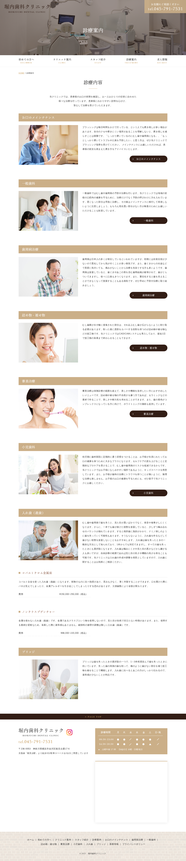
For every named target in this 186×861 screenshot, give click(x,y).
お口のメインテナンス (148, 159)
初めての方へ (26, 61)
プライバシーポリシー (133, 844)
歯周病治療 (148, 295)
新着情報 (114, 844)
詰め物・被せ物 (148, 348)
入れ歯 (89, 844)
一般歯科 (148, 220)
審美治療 (148, 414)
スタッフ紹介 (98, 61)
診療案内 (131, 61)
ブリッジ (101, 844)
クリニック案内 (62, 61)
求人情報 (162, 61)
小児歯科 (148, 493)
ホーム (30, 839)
